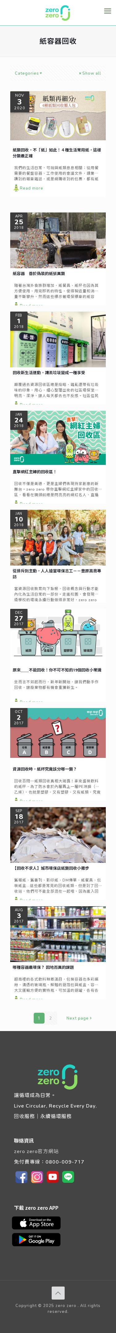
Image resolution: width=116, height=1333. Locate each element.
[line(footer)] (68, 1183)
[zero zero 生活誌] (58, 12)
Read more (31, 188)
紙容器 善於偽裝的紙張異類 (39, 273)
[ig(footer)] (37, 1183)
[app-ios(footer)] (39, 1228)
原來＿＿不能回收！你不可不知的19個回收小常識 (57, 669)
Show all (91, 73)
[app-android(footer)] (39, 1245)
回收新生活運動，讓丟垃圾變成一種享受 (49, 372)
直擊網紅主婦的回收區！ (35, 471)
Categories (27, 73)
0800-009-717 (64, 1162)
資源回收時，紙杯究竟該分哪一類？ (45, 769)
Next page (78, 1018)
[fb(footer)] (21, 1183)
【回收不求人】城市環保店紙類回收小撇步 (51, 868)
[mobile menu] (107, 11)
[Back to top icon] (58, 1293)
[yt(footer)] (52, 1183)
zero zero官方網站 (36, 1151)
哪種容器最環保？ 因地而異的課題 (43, 967)
